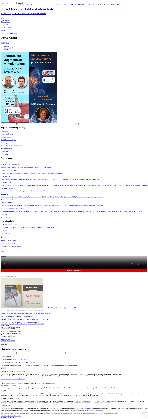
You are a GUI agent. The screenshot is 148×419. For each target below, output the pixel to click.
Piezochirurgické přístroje (54, 197)
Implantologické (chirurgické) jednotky (92, 197)
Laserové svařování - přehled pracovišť (11, 246)
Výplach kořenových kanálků (9, 179)
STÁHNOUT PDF (9, 341)
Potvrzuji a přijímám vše (18, 379)
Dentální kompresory (35, 173)
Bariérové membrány (32, 197)
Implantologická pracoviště (8, 243)
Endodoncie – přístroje (7, 188)
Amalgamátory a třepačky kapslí (9, 211)
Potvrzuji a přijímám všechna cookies (11, 416)
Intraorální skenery (6, 137)
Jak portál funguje (20, 4)
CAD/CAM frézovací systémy (9, 140)
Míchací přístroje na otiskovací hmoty (28, 211)
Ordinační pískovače (44, 211)
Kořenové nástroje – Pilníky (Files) (68, 185)
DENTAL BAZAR (94, 4)
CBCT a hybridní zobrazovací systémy (11, 145)
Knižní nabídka (5, 20)
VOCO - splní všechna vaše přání (34, 310)
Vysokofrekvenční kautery (92, 211)
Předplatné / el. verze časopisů (9, 33)
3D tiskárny (4, 143)
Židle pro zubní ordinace (135, 211)
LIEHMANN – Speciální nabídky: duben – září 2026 (61, 308)
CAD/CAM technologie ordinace (10, 164)
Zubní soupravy (5, 131)
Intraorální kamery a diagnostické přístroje (12, 205)
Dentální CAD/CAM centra (8, 240)
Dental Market (4, 324)
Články (3, 18)
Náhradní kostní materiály (19, 197)
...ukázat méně (99, 395)
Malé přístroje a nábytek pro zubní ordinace (12, 208)
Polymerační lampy (56, 211)
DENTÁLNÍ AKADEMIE (80, 4)
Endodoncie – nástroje (7, 182)
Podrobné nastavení (6, 379)
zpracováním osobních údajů (20, 359)
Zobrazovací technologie (7, 202)
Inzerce (3, 30)
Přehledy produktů (6, 27)
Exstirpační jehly (31, 185)
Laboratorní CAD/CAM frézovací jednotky (23, 227)
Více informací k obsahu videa (74, 270)
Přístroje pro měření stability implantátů (71, 197)
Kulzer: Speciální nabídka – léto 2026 (37, 319)
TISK (2, 341)
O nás (48, 4)
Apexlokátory (4, 191)
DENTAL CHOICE (67, 4)
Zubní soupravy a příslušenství (9, 170)
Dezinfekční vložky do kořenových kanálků (29, 179)
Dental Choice (13, 324)
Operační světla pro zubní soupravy (19, 173)
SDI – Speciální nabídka (26, 316)
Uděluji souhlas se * (16, 359)
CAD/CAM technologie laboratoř (10, 224)
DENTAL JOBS (104, 4)
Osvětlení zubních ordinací (8, 199)
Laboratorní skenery (6, 154)
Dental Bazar (31, 324)
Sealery (87, 179)
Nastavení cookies (6, 339)
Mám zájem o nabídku (19, 362)
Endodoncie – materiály (7, 176)
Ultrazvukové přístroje (22, 191)
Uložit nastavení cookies (7, 417)
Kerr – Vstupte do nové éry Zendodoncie (40, 313)
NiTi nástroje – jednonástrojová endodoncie (113, 185)
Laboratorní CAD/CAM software (45, 227)
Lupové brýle (4, 151)
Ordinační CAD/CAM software (42, 167)
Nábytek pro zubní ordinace (120, 211)
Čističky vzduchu (5, 217)
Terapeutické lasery (66, 211)
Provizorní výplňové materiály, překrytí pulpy (53, 179)
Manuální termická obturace (35, 191)
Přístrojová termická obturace (51, 191)
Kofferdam (4, 214)
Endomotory (11, 191)
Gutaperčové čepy (94, 179)
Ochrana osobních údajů (39, 4)
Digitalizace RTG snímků (41, 205)
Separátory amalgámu (57, 173)
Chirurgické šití (42, 197)
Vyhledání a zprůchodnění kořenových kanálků (13, 185)
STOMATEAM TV (114, 4)
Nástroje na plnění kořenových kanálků (136, 185)
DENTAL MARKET (56, 4)
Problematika (29, 4)
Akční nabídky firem (6, 25)
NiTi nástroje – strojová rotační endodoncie (89, 185)
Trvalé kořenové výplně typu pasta (75, 179)
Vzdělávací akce (5, 22)
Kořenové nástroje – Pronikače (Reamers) (47, 185)
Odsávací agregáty (46, 173)
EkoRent (32, 362)
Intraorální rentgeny (29, 205)
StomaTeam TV (39, 324)
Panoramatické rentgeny (7, 134)
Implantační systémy (6, 197)
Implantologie (4, 194)
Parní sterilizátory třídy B (106, 211)
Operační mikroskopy (6, 148)
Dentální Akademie (22, 324)
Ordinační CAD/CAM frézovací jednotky (22, 167)
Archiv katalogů (10, 4)
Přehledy (3, 4)
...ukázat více (77, 394)
